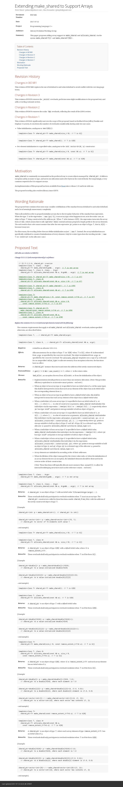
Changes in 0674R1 (26, 52)
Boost (63, 186)
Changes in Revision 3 (27, 55)
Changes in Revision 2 (27, 57)
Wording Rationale (24, 65)
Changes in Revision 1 (27, 60)
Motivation (21, 63)
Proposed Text (22, 68)
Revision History (23, 50)
